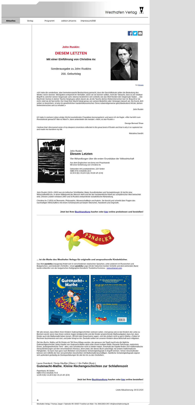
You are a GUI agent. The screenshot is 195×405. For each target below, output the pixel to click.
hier (106, 211)
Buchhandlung (82, 211)
